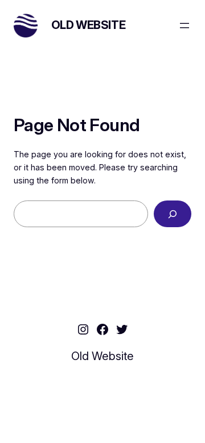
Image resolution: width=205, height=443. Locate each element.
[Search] (172, 213)
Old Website (88, 25)
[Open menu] (184, 25)
